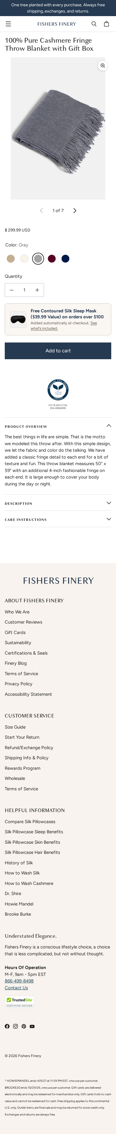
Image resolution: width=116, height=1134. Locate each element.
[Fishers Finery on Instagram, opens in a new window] (15, 1026)
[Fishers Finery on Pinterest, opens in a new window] (24, 1026)
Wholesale (15, 778)
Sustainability (18, 642)
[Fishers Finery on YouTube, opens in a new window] (32, 1026)
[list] (58, 128)
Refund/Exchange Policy (29, 747)
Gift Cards (15, 632)
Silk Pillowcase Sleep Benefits (34, 831)
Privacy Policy (18, 683)
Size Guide (15, 727)
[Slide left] (41, 210)
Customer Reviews (23, 622)
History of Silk (19, 862)
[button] (20, 1002)
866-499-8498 (19, 981)
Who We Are (17, 612)
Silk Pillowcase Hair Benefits (32, 852)
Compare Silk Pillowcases (30, 821)
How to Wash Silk (22, 873)
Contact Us (16, 987)
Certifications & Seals (26, 653)
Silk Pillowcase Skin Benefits (32, 842)
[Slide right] (74, 210)
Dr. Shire (13, 893)
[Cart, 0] (107, 23)
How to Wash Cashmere (29, 883)
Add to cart (58, 351)
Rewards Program (22, 768)
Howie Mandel (19, 904)
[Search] (94, 23)
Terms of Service (21, 673)
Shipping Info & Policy (26, 757)
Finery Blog (16, 663)
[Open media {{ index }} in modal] (58, 128)
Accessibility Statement (28, 694)
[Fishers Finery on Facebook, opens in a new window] (7, 1026)
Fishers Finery (29, 1055)
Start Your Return (22, 737)
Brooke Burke (18, 914)
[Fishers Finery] (56, 24)
